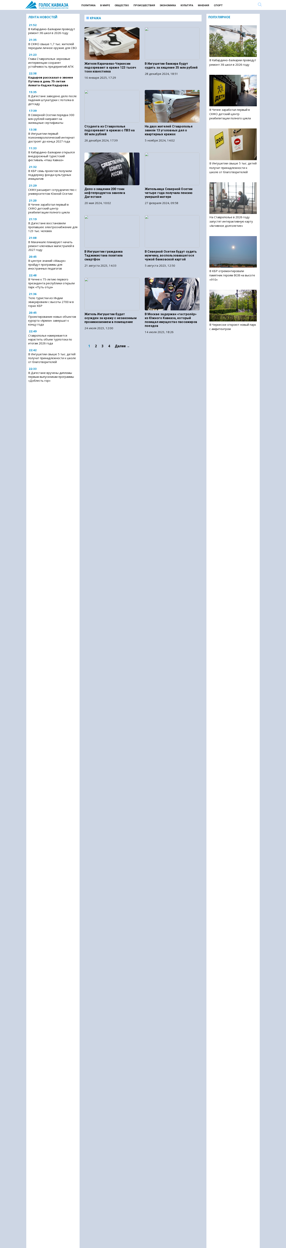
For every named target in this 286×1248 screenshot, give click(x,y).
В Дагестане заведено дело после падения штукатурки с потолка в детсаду (52, 100)
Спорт (218, 5)
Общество (122, 5)
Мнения (203, 5)
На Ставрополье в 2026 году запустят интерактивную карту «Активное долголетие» (231, 221)
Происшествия (144, 5)
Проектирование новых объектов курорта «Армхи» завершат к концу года (52, 320)
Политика (88, 5)
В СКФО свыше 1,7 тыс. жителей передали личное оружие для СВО (52, 46)
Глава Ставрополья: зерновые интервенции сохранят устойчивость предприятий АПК (51, 62)
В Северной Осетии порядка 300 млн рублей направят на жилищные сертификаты (51, 119)
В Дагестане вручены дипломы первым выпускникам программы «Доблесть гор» (51, 376)
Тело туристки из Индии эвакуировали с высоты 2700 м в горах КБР (51, 302)
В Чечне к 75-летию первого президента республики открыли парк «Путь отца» (51, 283)
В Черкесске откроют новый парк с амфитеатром (232, 327)
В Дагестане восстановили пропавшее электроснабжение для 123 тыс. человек (52, 227)
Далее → (122, 346)
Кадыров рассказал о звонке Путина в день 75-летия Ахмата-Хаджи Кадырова (50, 81)
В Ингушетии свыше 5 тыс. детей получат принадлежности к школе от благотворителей (52, 358)
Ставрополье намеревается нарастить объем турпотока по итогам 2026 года (50, 339)
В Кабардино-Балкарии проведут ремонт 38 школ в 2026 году (51, 31)
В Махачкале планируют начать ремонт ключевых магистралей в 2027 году (51, 246)
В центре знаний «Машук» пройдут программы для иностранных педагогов (47, 264)
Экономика (168, 5)
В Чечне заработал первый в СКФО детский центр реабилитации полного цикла (49, 208)
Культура (187, 5)
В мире (105, 5)
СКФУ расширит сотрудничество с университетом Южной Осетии (52, 191)
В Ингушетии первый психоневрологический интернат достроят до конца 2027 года (51, 137)
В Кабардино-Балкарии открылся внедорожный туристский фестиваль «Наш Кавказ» (51, 156)
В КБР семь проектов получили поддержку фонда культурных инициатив (50, 175)
